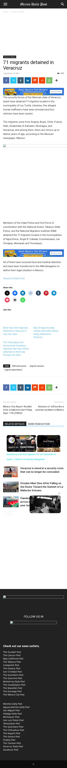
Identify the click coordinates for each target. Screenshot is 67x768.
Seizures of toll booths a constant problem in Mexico (49, 408)
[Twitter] (13, 80)
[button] (5, 4)
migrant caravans (37, 366)
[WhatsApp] (49, 80)
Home (5, 11)
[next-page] (10, 513)
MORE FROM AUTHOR (39, 424)
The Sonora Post (11, 736)
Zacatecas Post (10, 749)
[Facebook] (6, 80)
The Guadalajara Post (14, 684)
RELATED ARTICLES (14, 424)
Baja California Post (13, 658)
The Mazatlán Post (12, 688)
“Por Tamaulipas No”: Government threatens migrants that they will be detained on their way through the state (16, 348)
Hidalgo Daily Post (12, 713)
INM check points (19, 366)
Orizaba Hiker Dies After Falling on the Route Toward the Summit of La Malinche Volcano (41, 487)
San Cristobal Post (12, 671)
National (7, 476)
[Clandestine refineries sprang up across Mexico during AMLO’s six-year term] (11, 501)
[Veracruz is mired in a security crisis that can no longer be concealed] (11, 471)
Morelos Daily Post (12, 703)
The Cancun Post (12, 655)
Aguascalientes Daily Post (16, 707)
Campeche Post (11, 665)
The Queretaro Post (13, 726)
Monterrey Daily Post (14, 681)
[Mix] (35, 80)
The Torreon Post (12, 743)
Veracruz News (17, 11)
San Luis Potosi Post (13, 720)
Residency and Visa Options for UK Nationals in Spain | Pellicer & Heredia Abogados (21, 439)
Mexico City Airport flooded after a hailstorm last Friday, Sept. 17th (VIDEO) (17, 410)
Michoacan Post (11, 716)
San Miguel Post (11, 710)
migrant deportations (13, 369)
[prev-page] (5, 513)
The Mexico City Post (13, 694)
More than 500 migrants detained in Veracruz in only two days (15, 330)
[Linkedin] (28, 80)
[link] (12, 440)
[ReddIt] (42, 80)
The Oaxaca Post (11, 668)
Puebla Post (9, 739)
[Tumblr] (20, 80)
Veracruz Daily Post (14, 278)
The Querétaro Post (13, 674)
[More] (56, 80)
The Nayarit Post (11, 733)
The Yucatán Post (12, 651)
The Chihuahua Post (13, 730)
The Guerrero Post (12, 678)
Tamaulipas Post (11, 723)
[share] (30, 438)
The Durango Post (12, 691)
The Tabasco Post (12, 661)
